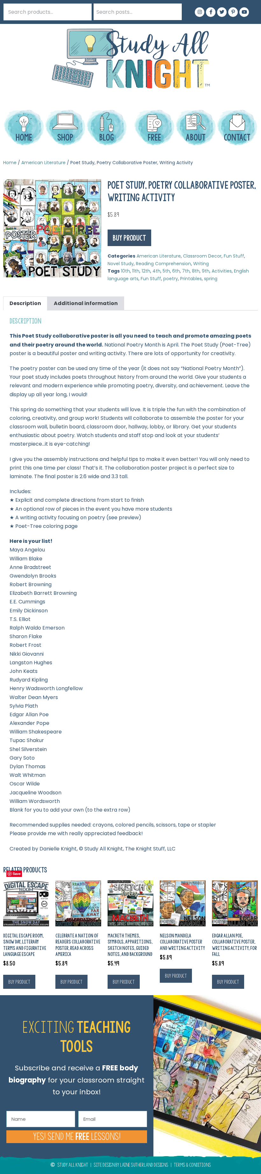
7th (186, 271)
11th (135, 271)
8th (196, 271)
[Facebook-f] (210, 12)
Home (10, 162)
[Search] (173, 12)
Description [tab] (25, 303)
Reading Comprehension (163, 263)
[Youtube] (244, 12)
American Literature (43, 162)
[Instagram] (199, 12)
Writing (201, 263)
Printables (191, 278)
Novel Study (121, 263)
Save (17, 873)
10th (125, 271)
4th (156, 271)
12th (146, 271)
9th (205, 271)
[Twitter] (222, 12)
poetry (170, 278)
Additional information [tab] (86, 303)
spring (210, 278)
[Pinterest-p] (233, 12)
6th (176, 271)
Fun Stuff (234, 256)
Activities (222, 271)
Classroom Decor (202, 256)
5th (166, 271)
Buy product (129, 237)
